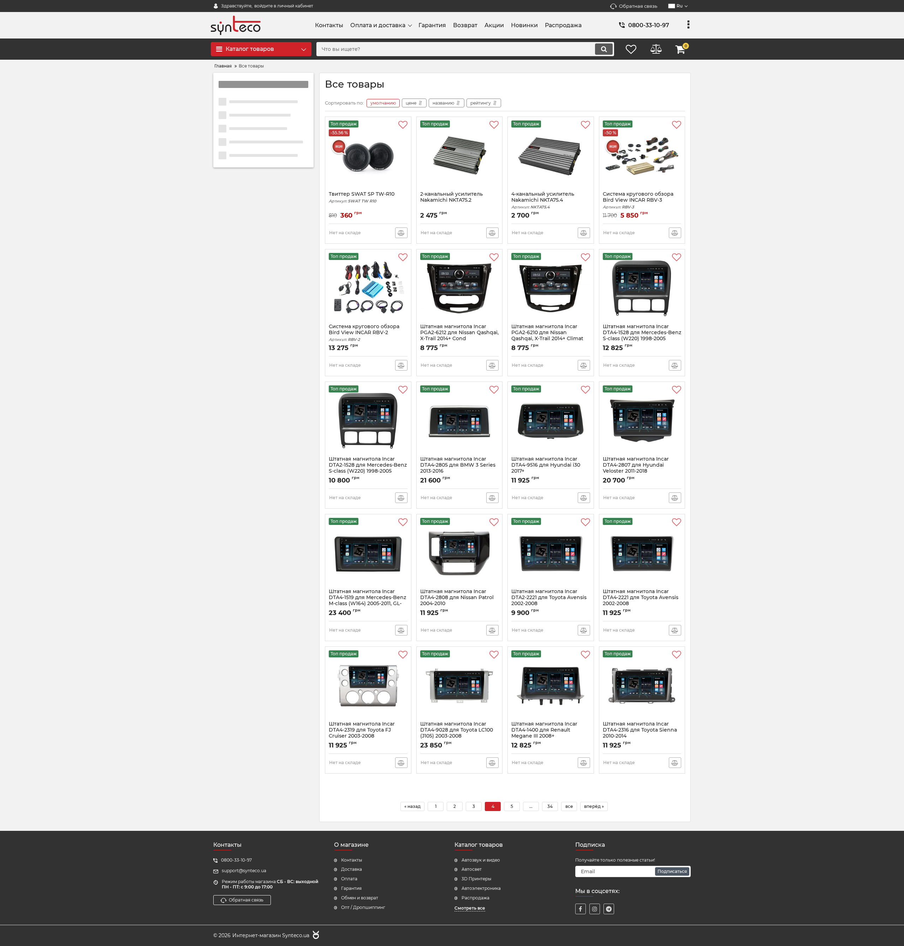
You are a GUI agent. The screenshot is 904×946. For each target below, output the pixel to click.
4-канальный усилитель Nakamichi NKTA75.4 (542, 200)
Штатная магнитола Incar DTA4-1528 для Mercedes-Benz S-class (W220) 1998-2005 (642, 336)
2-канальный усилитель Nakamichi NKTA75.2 (451, 197)
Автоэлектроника (481, 888)
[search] (604, 49)
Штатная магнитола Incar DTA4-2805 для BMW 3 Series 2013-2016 (457, 468)
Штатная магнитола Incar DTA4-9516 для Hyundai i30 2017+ (545, 468)
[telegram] (608, 909)
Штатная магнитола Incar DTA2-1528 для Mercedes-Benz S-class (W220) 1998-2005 (368, 468)
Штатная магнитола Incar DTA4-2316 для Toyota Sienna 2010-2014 (640, 733)
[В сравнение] (401, 232)
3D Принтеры (476, 878)
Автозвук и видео (481, 860)
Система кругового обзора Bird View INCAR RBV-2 (364, 333)
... (531, 806)
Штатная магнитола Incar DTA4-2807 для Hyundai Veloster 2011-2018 (636, 468)
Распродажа (475, 897)
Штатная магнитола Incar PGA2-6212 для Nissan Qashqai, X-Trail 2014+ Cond (459, 336)
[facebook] (580, 909)
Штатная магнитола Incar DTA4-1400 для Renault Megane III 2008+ (544, 733)
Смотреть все (469, 908)
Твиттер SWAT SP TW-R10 (361, 197)
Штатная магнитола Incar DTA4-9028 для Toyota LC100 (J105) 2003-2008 (456, 733)
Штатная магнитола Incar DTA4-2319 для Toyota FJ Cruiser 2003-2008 (362, 733)
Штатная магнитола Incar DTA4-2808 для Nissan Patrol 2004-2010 (457, 601)
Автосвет (472, 869)
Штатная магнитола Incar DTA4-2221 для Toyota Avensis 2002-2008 (640, 601)
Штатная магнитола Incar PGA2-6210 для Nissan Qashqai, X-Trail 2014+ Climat (547, 336)
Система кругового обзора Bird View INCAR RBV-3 (638, 200)
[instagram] (594, 909)
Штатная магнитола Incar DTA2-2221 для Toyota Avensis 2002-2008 (549, 601)
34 (550, 806)
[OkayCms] (315, 935)
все (569, 806)
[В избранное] (403, 125)
